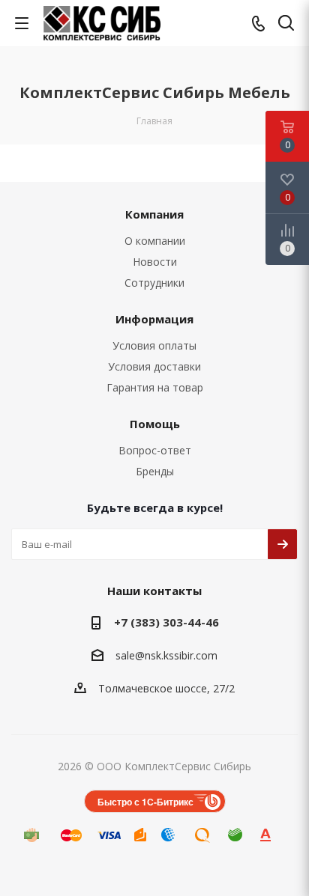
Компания (154, 214)
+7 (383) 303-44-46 (166, 622)
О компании (154, 241)
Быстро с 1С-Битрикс (146, 801)
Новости (155, 262)
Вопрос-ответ (154, 450)
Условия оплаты (154, 345)
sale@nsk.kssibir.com (167, 655)
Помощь (155, 423)
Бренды (155, 471)
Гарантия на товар (154, 387)
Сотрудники (154, 282)
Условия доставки (154, 366)
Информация (155, 318)
